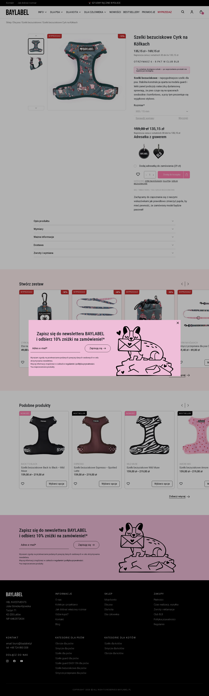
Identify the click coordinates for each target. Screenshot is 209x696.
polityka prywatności (85, 364)
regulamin (70, 364)
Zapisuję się (96, 348)
